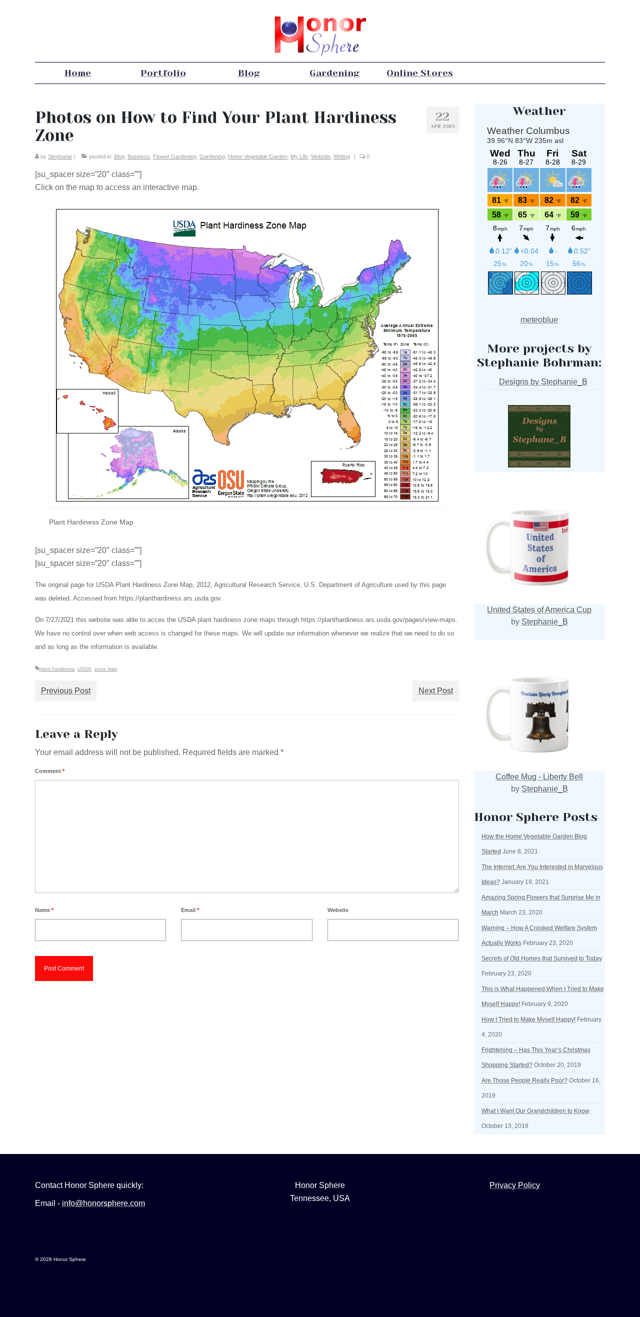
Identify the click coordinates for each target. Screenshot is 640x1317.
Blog (119, 157)
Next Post (435, 690)
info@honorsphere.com (103, 1203)
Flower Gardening (174, 157)
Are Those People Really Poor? (525, 1080)
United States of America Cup (539, 610)
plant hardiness (56, 669)
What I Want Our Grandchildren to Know (536, 1111)
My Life (299, 157)
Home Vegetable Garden (258, 157)
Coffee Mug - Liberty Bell (539, 776)
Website (320, 157)
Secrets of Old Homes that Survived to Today (542, 958)
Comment (49, 771)
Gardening (212, 157)
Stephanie (60, 157)
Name (44, 910)
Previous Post (65, 690)
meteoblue (539, 320)
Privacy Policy (515, 1185)
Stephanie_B (545, 622)
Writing (342, 157)
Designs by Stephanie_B (543, 382)
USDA (85, 669)
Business (139, 157)
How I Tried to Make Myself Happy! (529, 1019)
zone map (106, 669)
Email (190, 910)
